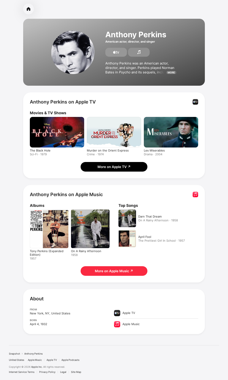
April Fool (144, 237)
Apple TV (52, 360)
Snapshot (14, 353)
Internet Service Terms (22, 372)
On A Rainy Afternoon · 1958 (158, 220)
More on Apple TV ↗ (114, 167)
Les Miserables (154, 150)
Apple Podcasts (70, 360)
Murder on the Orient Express (108, 150)
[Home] (28, 9)
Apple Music (35, 360)
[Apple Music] (139, 52)
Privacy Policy (47, 372)
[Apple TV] (116, 52)
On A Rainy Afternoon (86, 251)
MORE (171, 72)
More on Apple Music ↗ (114, 271)
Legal (63, 372)
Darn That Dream (150, 216)
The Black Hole (40, 150)
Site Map (76, 372)
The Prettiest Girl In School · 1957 (161, 240)
